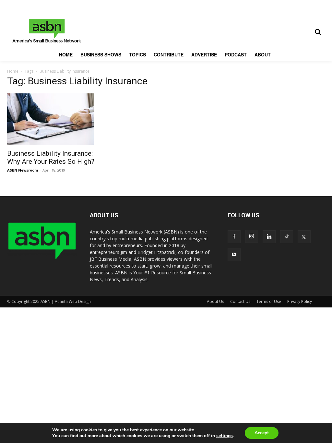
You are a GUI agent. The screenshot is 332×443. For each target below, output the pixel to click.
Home (12, 71)
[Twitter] (304, 236)
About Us (215, 301)
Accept (262, 433)
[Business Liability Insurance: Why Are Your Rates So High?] (55, 119)
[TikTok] (286, 236)
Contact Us (240, 301)
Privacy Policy (299, 301)
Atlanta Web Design (73, 301)
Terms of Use (268, 301)
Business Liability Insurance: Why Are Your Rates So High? (50, 157)
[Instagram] (251, 236)
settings (224, 436)
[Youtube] (234, 254)
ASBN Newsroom (22, 170)
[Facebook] (234, 236)
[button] (318, 32)
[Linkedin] (269, 236)
